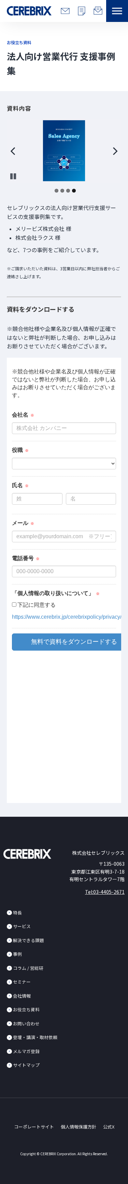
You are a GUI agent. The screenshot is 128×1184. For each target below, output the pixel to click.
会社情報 (22, 995)
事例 (17, 954)
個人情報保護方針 (78, 1126)
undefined (17, 151)
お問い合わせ (26, 1023)
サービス (22, 926)
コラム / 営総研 (28, 968)
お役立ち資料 (26, 1009)
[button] (117, 11)
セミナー (22, 981)
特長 (17, 912)
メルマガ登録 (26, 1051)
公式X (108, 1126)
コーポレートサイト (34, 1126)
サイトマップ (26, 1065)
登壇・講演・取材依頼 (35, 1037)
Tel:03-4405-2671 (105, 891)
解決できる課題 (28, 940)
